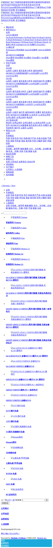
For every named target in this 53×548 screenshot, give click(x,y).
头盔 (39, 208)
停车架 (22, 198)
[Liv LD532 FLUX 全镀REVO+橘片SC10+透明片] (29, 351)
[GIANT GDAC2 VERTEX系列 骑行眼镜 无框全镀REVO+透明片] (29, 319)
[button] (5, 186)
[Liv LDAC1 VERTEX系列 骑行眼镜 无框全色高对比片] (29, 288)
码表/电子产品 (34, 195)
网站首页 (10, 27)
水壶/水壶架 (46, 195)
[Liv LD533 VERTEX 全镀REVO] (25, 361)
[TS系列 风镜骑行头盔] (21, 426)
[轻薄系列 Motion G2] (20, 249)
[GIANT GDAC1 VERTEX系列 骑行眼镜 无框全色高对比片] (29, 335)
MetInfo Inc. (42, 538)
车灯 (26, 195)
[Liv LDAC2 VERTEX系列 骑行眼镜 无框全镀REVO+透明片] (29, 272)
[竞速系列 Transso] (19, 217)
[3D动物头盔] (17, 447)
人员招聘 (5, 524)
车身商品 (10, 193)
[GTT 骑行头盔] (18, 406)
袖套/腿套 (29, 206)
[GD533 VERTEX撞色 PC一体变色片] (27, 385)
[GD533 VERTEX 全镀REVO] (24, 395)
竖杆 (49, 198)
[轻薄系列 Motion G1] (20, 259)
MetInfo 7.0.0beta (18, 538)
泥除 (17, 198)
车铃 (12, 198)
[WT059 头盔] (17, 468)
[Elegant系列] (17, 437)
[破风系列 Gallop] (18, 228)
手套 (30, 208)
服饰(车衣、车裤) (15, 208)
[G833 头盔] (16, 479)
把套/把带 (10, 200)
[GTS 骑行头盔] (18, 416)
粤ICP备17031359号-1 (10, 534)
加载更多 (5, 503)
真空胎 (33, 198)
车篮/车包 (19, 195)
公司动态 (5, 514)
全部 (8, 32)
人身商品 (10, 203)
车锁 (12, 195)
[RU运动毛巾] (17, 489)
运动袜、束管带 (17, 206)
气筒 (8, 198)
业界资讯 (5, 519)
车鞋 (26, 208)
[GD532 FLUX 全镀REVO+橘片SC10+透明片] (29, 374)
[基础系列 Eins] (18, 238)
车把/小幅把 (41, 198)
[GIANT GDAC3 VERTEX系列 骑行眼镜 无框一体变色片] (29, 304)
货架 (28, 198)
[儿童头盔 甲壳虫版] (20, 458)
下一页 (12, 500)
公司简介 (5, 508)
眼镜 (35, 208)
